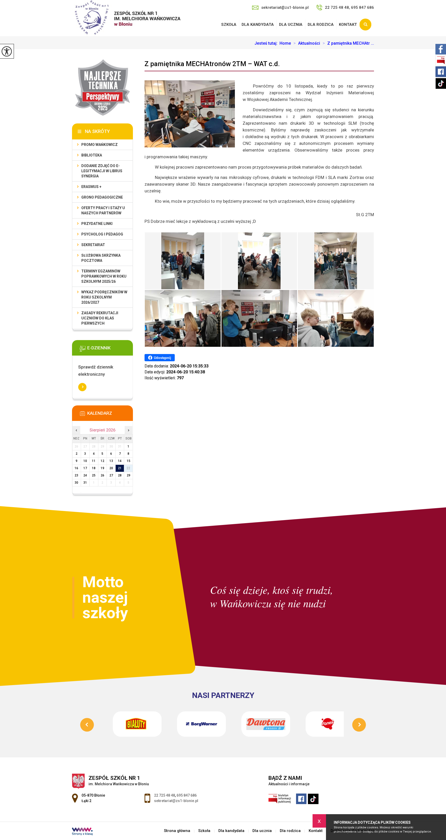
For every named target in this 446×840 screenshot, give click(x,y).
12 (102, 461)
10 (85, 461)
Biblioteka (91, 155)
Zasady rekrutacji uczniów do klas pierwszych (99, 318)
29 (128, 475)
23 (76, 475)
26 (102, 475)
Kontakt (348, 24)
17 (85, 468)
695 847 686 (187, 795)
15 (128, 461)
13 (111, 461)
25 (93, 475)
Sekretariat (93, 245)
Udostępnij (162, 358)
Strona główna (177, 831)
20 (111, 468)
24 (85, 475)
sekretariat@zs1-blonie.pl (285, 7)
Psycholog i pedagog (102, 234)
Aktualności (306, 43)
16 (76, 468)
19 (102, 468)
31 (85, 482)
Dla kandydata (258, 24)
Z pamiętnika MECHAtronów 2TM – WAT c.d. (212, 64)
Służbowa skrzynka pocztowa (101, 258)
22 (128, 468)
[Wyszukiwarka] (367, 24)
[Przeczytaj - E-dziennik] (110, 350)
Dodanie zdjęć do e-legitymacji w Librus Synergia (101, 171)
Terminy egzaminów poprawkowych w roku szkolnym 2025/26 (103, 276)
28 (120, 475)
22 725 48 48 (164, 795)
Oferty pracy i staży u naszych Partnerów (103, 210)
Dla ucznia (290, 24)
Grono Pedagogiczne (102, 197)
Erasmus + (91, 187)
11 (93, 461)
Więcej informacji (82, 387)
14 (120, 461)
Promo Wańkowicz (99, 145)
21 (120, 468)
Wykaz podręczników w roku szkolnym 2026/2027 (104, 297)
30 (76, 482)
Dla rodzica (321, 24)
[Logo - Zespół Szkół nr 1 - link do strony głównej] (126, 18)
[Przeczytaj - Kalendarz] (110, 415)
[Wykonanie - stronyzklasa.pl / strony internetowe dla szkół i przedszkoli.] (82, 832)
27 (111, 475)
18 (93, 468)
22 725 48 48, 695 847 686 (349, 7)
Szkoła (228, 24)
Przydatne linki (97, 224)
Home (285, 43)
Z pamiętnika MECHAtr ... (348, 43)
